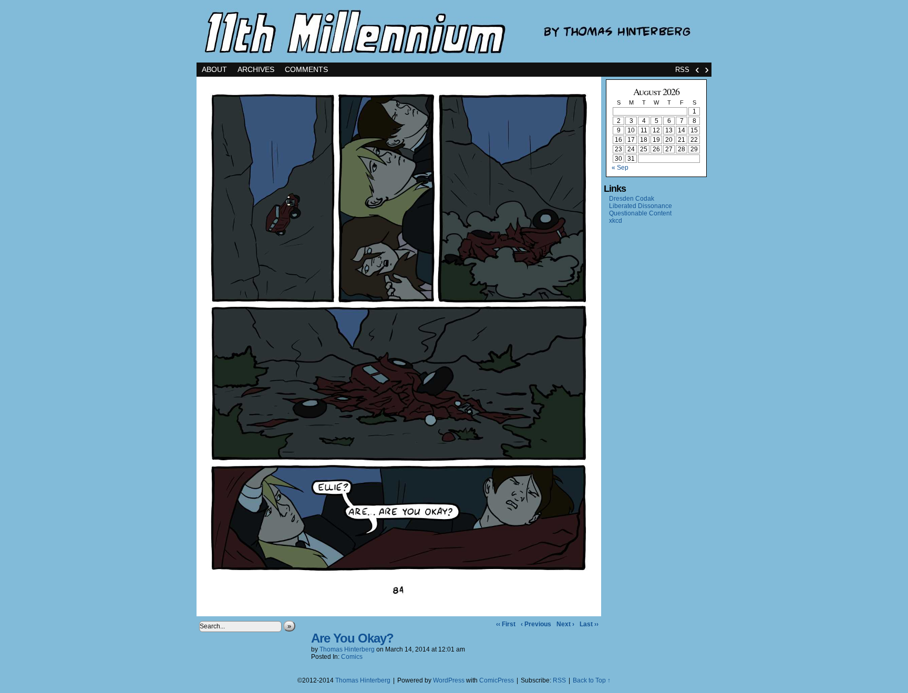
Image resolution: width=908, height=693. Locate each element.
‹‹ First (505, 624)
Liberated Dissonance (640, 206)
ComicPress (496, 680)
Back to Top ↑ (592, 680)
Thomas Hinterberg (347, 649)
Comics (352, 656)
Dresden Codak (631, 198)
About (214, 69)
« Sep (620, 167)
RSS (682, 70)
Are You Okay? (352, 638)
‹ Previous (536, 624)
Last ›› (589, 624)
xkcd (615, 220)
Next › (565, 624)
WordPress (449, 680)
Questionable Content (640, 213)
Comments (306, 69)
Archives (256, 69)
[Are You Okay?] (399, 613)
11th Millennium (454, 31)
